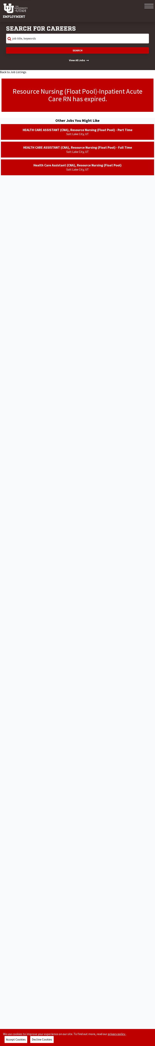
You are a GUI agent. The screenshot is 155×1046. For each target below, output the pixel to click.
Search (77, 50)
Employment (14, 17)
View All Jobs (77, 60)
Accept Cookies (16, 1039)
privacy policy (117, 1034)
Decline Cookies (42, 1039)
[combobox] (77, 38)
